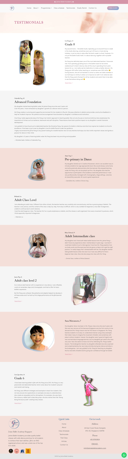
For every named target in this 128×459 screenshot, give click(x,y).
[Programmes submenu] (51, 8)
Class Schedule (64, 431)
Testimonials (64, 434)
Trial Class (113, 8)
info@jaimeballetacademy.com (95, 448)
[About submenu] (38, 8)
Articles (64, 441)
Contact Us (64, 445)
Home (64, 424)
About (64, 427)
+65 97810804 (95, 439)
